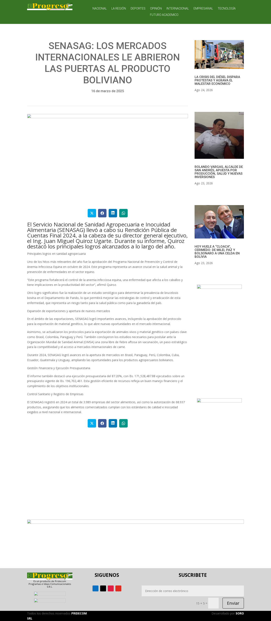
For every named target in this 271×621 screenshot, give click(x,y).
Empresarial (203, 8)
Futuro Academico (164, 14)
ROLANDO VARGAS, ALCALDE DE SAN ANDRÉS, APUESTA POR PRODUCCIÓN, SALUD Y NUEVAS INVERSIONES (219, 172)
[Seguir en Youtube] (118, 588)
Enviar (233, 603)
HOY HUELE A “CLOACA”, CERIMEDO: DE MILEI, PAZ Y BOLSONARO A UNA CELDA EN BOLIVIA (217, 252)
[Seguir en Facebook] (95, 588)
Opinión (156, 8)
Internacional (177, 8)
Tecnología (227, 8)
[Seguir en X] (103, 588)
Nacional (100, 8)
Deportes (138, 8)
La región (118, 8)
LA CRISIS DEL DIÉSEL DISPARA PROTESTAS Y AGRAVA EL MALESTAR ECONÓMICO (217, 80)
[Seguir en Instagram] (111, 588)
